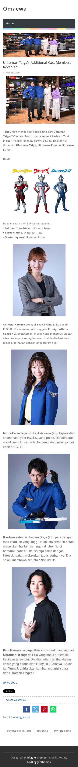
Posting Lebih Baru (19, 731)
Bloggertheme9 (37, 757)
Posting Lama (62, 731)
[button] (26, 709)
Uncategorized (20, 717)
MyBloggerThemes (39, 762)
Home (10, 23)
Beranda (42, 731)
